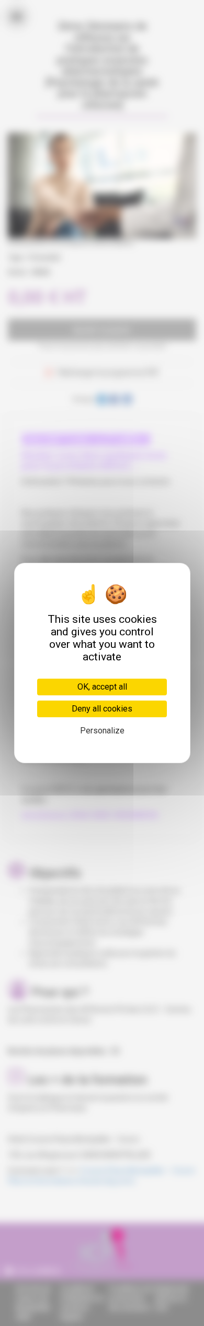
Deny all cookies (102, 709)
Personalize (102, 731)
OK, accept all (102, 687)
